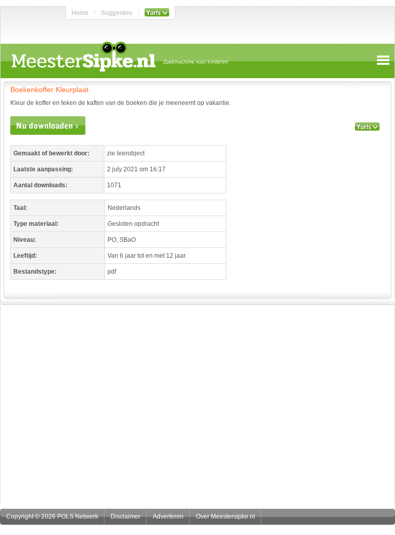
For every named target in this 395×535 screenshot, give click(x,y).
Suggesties (116, 12)
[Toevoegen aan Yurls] (156, 13)
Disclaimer (125, 516)
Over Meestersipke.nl (225, 516)
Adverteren (168, 516)
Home (79, 12)
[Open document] (47, 125)
